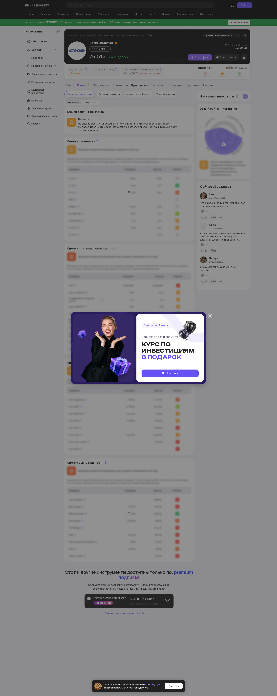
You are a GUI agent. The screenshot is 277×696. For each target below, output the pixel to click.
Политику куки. (152, 684)
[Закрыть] (210, 316)
